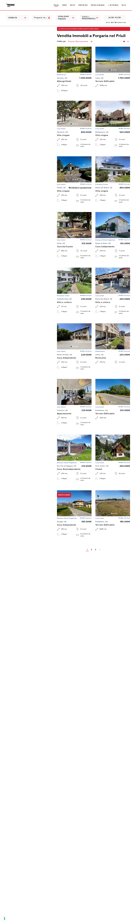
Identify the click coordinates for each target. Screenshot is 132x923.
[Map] (26, 474)
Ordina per (61, 41)
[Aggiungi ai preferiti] (85, 49)
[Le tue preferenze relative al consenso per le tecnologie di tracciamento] (4, 918)
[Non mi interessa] (89, 49)
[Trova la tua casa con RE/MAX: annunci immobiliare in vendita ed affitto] (12, 5)
